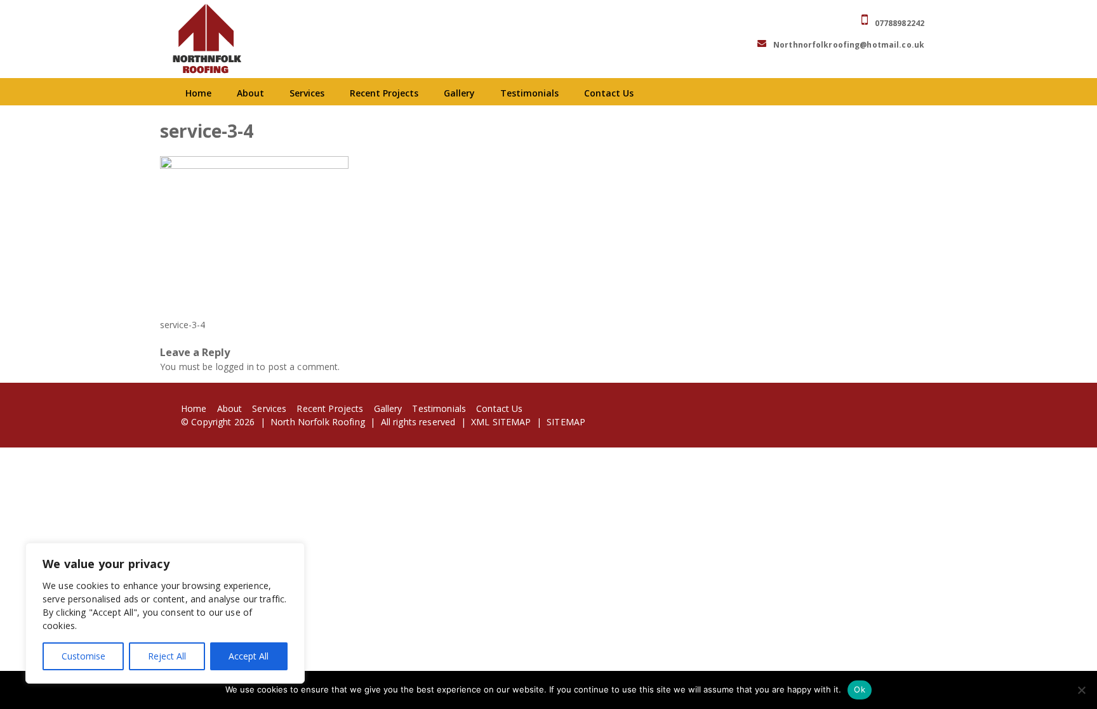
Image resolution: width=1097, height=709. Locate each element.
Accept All (249, 656)
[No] (1081, 690)
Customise (83, 656)
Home (198, 93)
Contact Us (609, 93)
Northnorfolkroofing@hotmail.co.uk (848, 44)
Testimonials (529, 93)
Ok (859, 689)
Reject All (167, 656)
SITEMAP (566, 422)
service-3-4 (182, 325)
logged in (235, 367)
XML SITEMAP (501, 422)
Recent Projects (384, 93)
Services (306, 93)
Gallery (459, 93)
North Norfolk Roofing (317, 422)
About (250, 93)
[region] (165, 613)
